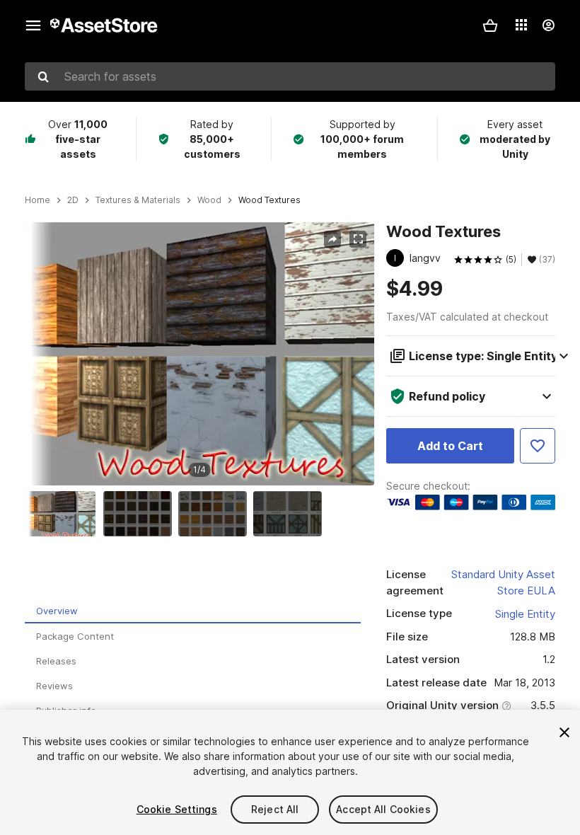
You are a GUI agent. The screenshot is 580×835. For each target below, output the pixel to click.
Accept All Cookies (383, 809)
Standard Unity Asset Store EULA (503, 582)
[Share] (332, 239)
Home (37, 200)
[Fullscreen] (357, 239)
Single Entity (525, 614)
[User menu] (548, 25)
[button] (490, 25)
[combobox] (290, 76)
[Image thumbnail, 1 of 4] (65, 513)
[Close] (564, 732)
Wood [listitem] (209, 200)
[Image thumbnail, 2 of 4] (140, 513)
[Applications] (521, 24)
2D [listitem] (73, 200)
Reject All (274, 809)
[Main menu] (33, 25)
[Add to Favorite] (537, 445)
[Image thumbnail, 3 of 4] (215, 513)
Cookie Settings (177, 809)
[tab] (193, 611)
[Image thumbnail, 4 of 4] (290, 513)
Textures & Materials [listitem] (137, 200)
